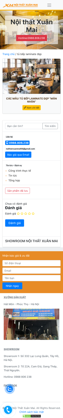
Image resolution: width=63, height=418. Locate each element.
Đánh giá (10, 213)
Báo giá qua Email (18, 154)
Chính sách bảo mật (31, 411)
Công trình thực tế (19, 170)
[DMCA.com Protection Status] (31, 415)
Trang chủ (8, 54)
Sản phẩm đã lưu (17, 190)
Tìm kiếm (50, 126)
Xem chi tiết (32, 107)
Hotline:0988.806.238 (31, 38)
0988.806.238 (18, 142)
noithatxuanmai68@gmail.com (20, 149)
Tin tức (12, 175)
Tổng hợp (14, 180)
